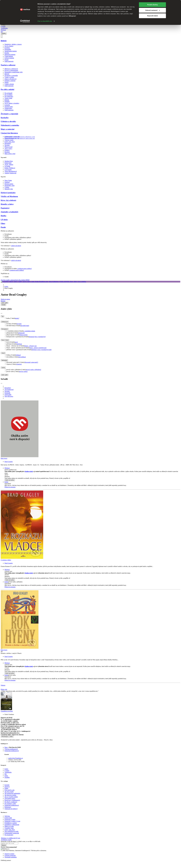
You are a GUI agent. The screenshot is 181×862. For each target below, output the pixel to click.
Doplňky (4, 33)
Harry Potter (8, 180)
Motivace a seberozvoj (11, 69)
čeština (18, 355)
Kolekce (7, 150)
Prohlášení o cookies (11, 823)
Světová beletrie (9, 58)
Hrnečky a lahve (7, 204)
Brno (6, 747)
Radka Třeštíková (10, 168)
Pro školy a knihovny (11, 802)
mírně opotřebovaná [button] (10, 470)
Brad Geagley (9, 461)
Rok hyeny (4, 458)
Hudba (3, 216)
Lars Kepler (8, 169)
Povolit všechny (152, 4)
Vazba (3, 367)
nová (16, 342)
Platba (6, 788)
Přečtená (7, 468)
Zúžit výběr (5, 375)
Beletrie (4, 41)
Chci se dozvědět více (45, 21)
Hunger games (9, 184)
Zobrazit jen (5, 321)
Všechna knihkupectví (11, 749)
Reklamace (8, 807)
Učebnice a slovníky (8, 121)
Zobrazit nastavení (151, 10)
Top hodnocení (9, 389)
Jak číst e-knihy (9, 791)
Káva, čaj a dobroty (8, 200)
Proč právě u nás (9, 790)
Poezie (6, 59)
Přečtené (3, 30)
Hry (2, 31)
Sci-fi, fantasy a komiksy (12, 103)
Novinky (7, 145)
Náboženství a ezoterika (10, 125)
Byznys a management (11, 70)
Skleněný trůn (9, 189)
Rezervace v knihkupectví (12, 800)
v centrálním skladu (29, 331)
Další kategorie (9, 61)
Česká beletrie (9, 56)
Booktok (7, 152)
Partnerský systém (10, 819)
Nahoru (3, 685)
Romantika (8, 49)
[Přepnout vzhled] (2, 36)
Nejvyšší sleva (9, 396)
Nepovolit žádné (152, 16)
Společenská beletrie (11, 51)
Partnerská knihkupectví (12, 751)
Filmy (3, 223)
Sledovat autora (5, 299)
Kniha (6, 482)
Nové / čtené (5, 340)
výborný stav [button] (8, 571)
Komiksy (7, 48)
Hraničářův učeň (9, 185)
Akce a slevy (8, 148)
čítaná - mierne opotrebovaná (37, 348)
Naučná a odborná (8, 65)
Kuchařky (5, 118)
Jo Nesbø (7, 166)
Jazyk (3, 353)
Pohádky (7, 101)
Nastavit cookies (9, 854)
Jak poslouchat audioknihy (12, 793)
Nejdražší (7, 393)
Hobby (7, 82)
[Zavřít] (1, 313)
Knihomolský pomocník (12, 833)
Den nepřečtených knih (11, 831)
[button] (92, 476)
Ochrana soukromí (10, 855)
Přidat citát (4, 689)
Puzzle (3, 227)
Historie (7, 74)
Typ (2, 316)
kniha (17, 318)
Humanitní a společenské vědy (14, 72)
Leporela (7, 105)
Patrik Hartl (8, 163)
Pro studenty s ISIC (10, 803)
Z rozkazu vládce (6, 560)
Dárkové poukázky (8, 193)
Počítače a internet (10, 80)
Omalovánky (8, 108)
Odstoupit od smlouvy (11, 809)
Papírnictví (5, 208)
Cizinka (7, 187)
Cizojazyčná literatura (9, 133)
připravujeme (24, 335)
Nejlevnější (8, 394)
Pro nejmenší (8, 93)
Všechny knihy (9, 140)
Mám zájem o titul (10, 153)
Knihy (6, 286)
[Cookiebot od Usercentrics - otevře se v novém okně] (25, 21)
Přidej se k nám (9, 826)
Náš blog (7, 816)
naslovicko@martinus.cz (15, 758)
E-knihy (3, 26)
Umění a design (9, 84)
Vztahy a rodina (9, 77)
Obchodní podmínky (11, 857)
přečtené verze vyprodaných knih (41, 349)
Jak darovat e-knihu (10, 795)
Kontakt (7, 785)
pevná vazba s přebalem (33, 369)
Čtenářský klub (9, 828)
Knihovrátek (29, 471)
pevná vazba (23, 371)
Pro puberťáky (9, 96)
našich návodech (16, 245)
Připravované (8, 147)
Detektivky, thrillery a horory (13, 44)
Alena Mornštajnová (11, 171)
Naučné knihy (9, 106)
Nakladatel (4, 360)
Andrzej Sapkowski (10, 173)
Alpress (19, 364)
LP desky (4, 220)
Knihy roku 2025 (10, 142)
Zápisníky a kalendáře (9, 212)
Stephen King (9, 161)
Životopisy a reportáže (11, 75)
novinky (19, 324)
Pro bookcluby (9, 835)
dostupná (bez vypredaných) (37, 336)
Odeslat (4, 845)
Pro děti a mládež (7, 89)
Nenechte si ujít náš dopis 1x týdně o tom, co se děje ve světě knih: (20, 841)
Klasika (7, 53)
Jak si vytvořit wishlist (11, 797)
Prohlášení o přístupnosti (12, 824)
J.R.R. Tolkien (9, 164)
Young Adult (8, 98)
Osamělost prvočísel (7, 711)
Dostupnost (5, 329)
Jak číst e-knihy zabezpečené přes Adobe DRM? (15, 280)
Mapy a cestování (7, 129)
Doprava (7, 786)
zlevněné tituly (25, 325)
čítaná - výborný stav (30, 346)
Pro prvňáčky (9, 95)
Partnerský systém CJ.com (12, 821)
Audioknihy (4, 28)
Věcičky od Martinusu (9, 196)
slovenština (22, 357)
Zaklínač (7, 182)
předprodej (21, 333)
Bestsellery (8, 143)
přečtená (19, 344)
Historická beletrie (10, 54)
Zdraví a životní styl (10, 79)
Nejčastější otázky (10, 798)
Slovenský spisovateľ (31, 362)
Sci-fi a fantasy (9, 46)
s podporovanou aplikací (24, 268)
